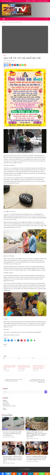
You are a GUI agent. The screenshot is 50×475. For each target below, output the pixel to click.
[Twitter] (7, 65)
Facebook (29, 1)
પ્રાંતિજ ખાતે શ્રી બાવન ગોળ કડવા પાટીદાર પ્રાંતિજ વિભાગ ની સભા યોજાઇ (13, 380)
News (4, 453)
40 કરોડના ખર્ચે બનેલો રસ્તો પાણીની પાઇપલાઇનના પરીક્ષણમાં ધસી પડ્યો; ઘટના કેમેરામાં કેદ (12, 433)
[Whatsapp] (22, 65)
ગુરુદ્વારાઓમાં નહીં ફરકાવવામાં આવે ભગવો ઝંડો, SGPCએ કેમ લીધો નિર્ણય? (10, 367)
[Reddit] (10, 65)
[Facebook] (5, 65)
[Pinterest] (15, 65)
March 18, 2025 (7, 60)
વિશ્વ (4, 55)
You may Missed (7, 415)
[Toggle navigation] (3, 19)
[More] (25, 65)
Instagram (41, 1)
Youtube (46, 1)
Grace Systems (27, 469)
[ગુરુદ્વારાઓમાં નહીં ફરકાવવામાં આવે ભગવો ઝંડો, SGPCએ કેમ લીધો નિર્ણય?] (10, 361)
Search (45, 391)
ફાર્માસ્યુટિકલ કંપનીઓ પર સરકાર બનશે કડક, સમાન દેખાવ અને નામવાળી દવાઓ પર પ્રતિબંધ (39, 367)
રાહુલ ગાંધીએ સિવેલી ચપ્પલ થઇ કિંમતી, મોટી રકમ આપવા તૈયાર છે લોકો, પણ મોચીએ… (24, 367)
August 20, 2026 (6, 437)
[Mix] (20, 65)
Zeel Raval (13, 60)
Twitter (35, 1)
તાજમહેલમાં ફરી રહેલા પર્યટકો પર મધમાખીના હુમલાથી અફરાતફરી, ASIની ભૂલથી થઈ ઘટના (37, 381)
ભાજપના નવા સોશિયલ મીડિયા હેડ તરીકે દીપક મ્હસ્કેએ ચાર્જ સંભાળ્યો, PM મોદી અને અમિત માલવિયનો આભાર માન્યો (36, 458)
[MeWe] (17, 65)
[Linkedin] (12, 65)
